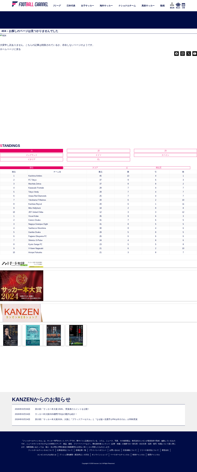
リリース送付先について (149, 450)
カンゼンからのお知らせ (46, 455)
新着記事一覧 (81, 450)
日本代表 (71, 5)
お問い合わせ (114, 450)
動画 (162, 5)
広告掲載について (130, 450)
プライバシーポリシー (97, 450)
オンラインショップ (99, 455)
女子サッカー (87, 5)
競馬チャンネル (154, 455)
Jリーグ (57, 5)
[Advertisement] (98, 20)
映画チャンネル (139, 455)
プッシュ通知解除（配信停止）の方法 (74, 455)
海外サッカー (106, 5)
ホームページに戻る (10, 49)
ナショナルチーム (127, 5)
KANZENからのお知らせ (41, 399)
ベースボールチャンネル (120, 455)
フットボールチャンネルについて (41, 450)
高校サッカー (148, 5)
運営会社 (165, 450)
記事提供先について (65, 450)
